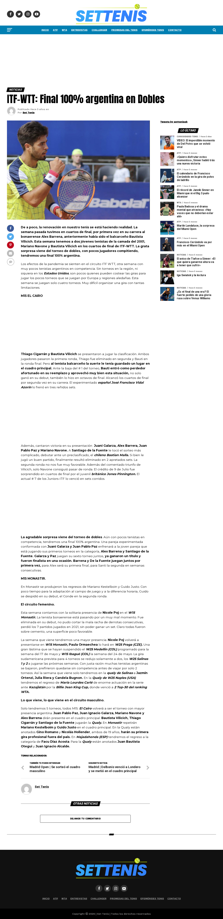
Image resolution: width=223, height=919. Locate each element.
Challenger (99, 30)
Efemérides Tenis (153, 30)
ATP (55, 30)
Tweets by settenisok (173, 121)
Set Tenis (28, 112)
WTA (64, 30)
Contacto (175, 30)
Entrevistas (79, 30)
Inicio (45, 30)
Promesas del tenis (124, 30)
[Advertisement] (104, 60)
